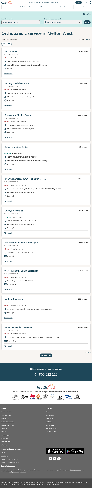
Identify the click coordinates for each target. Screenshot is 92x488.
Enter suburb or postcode (52, 19)
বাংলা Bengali (4, 456)
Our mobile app (6, 415)
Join (78, 2)
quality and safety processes (17, 472)
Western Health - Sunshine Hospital (21, 242)
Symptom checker (51, 428)
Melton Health (11, 51)
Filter (7, 44)
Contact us (4, 438)
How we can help (6, 412)
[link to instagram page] (54, 458)
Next (87, 353)
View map (48, 355)
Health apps (49, 418)
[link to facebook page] (50, 458)
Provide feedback (6, 442)
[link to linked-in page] (59, 458)
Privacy (3, 432)
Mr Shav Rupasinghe (14, 299)
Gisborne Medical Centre (16, 146)
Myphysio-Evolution (13, 210)
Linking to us (5, 418)
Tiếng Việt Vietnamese (8, 466)
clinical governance (75, 470)
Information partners (7, 422)
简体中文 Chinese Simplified (9, 459)
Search (87, 22)
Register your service (7, 425)
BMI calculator (50, 415)
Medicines (43, 7)
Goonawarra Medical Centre (17, 115)
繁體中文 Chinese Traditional (10, 462)
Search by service (7, 19)
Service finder (82, 7)
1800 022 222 (47, 374)
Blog (47, 412)
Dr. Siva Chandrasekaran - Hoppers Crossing (25, 178)
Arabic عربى (5, 452)
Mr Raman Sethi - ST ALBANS (18, 327)
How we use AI (5, 435)
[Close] (37, 22)
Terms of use (5, 428)
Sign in (87, 2)
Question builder (51, 432)
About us (4, 445)
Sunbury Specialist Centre (16, 83)
